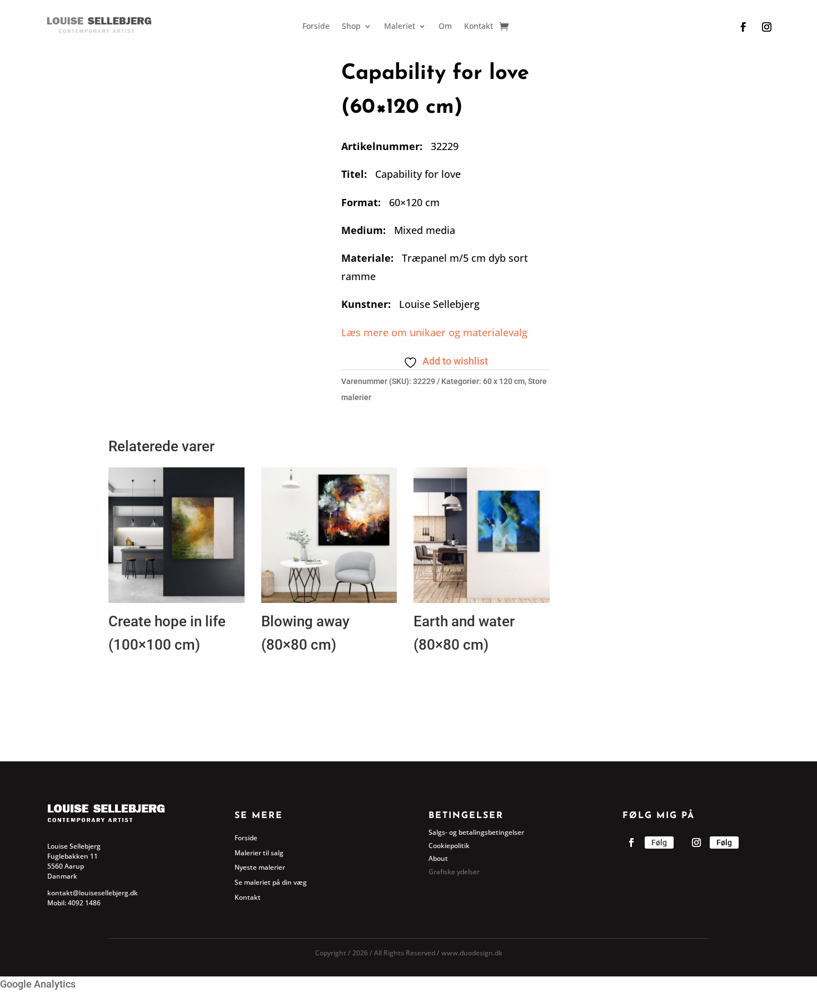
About (438, 858)
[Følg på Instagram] (766, 27)
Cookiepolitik (449, 845)
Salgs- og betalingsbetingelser (476, 832)
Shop (351, 26)
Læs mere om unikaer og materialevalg (434, 332)
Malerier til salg (259, 853)
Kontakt (478, 26)
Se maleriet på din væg (271, 882)
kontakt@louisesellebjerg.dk (92, 893)
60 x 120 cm (504, 381)
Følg (659, 842)
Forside (316, 26)
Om (445, 26)
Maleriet (399, 26)
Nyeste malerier (260, 867)
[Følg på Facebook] (743, 27)
